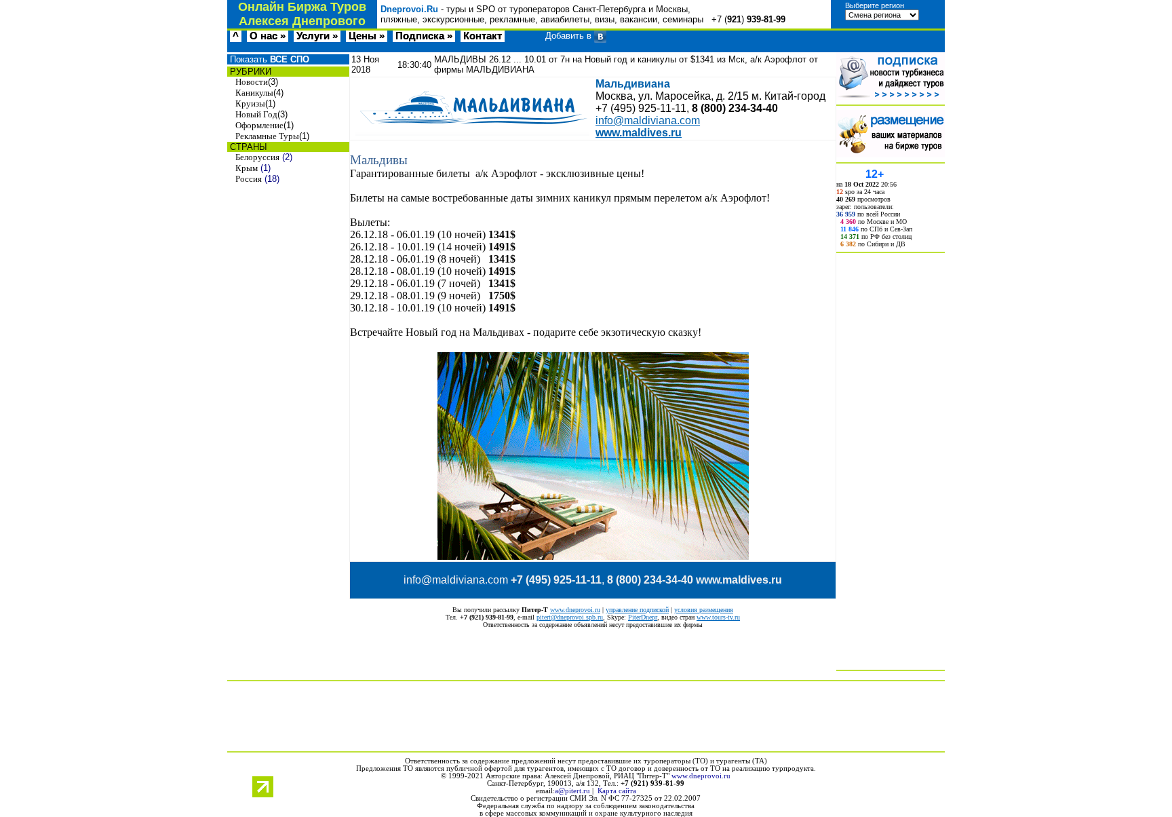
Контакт (482, 36)
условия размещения (703, 609)
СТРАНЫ (247, 147)
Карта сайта (617, 791)
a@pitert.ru (572, 791)
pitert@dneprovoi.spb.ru (569, 617)
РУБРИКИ (249, 71)
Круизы (250, 103)
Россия (248, 179)
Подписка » (423, 36)
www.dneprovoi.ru (575, 609)
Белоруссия (257, 157)
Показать (268, 59)
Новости (251, 82)
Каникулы (254, 93)
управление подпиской (637, 609)
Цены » (367, 36)
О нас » (268, 36)
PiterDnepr (642, 617)
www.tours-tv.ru (718, 617)
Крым (246, 168)
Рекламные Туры (267, 136)
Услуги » (317, 36)
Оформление (259, 125)
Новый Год (256, 114)
